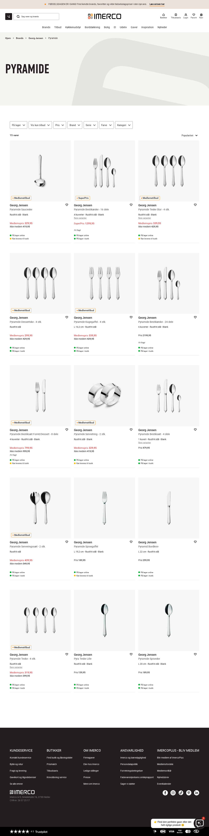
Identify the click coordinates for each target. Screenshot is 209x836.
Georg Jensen (36, 38)
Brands (46, 27)
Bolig (107, 27)
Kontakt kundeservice (20, 757)
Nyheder (162, 27)
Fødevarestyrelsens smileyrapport (137, 777)
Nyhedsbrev (163, 777)
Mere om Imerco (91, 783)
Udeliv (123, 27)
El (115, 27)
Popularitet (187, 135)
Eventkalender (164, 783)
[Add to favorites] (67, 205)
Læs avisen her (157, 4)
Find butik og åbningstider (59, 757)
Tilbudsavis (52, 770)
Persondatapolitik (129, 764)
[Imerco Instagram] (173, 793)
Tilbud (57, 27)
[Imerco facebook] (165, 793)
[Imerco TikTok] (181, 793)
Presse (86, 777)
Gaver (134, 27)
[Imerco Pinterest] (188, 793)
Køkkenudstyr (73, 27)
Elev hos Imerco (91, 764)
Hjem (8, 38)
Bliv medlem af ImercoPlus (170, 757)
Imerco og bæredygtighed (133, 757)
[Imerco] (104, 16)
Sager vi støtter (127, 783)
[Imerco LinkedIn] (196, 793)
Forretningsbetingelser (131, 770)
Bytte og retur (16, 764)
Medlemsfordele (165, 764)
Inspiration (147, 27)
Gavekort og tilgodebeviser (23, 777)
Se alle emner (16, 783)
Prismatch (52, 764)
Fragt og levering (18, 770)
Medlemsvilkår (164, 770)
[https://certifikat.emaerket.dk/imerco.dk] (196, 831)
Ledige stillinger (91, 770)
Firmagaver (89, 757)
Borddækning (92, 27)
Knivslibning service (56, 777)
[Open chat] (8, 16)
